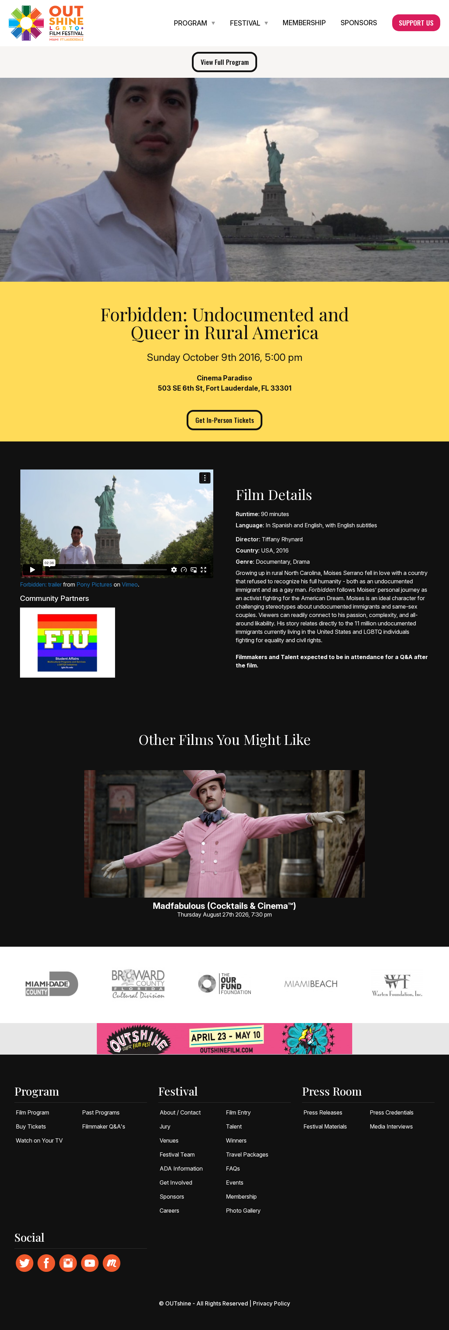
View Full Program (225, 62)
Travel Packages (247, 1154)
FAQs (233, 1168)
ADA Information (181, 1168)
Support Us (416, 23)
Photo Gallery (243, 1210)
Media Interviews (391, 1126)
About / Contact (180, 1112)
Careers (169, 1210)
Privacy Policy (271, 1303)
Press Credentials (392, 1112)
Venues (169, 1140)
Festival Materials (325, 1126)
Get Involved (176, 1182)
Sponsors (359, 23)
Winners (236, 1140)
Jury (165, 1126)
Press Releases (322, 1112)
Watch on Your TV (39, 1140)
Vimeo (130, 584)
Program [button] (191, 23)
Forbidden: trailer (41, 584)
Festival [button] (246, 23)
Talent (234, 1126)
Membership (304, 23)
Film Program (32, 1112)
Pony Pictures (94, 584)
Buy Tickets (31, 1126)
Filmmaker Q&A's (103, 1126)
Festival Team (177, 1154)
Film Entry (238, 1112)
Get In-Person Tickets (224, 420)
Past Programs (101, 1112)
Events (234, 1182)
